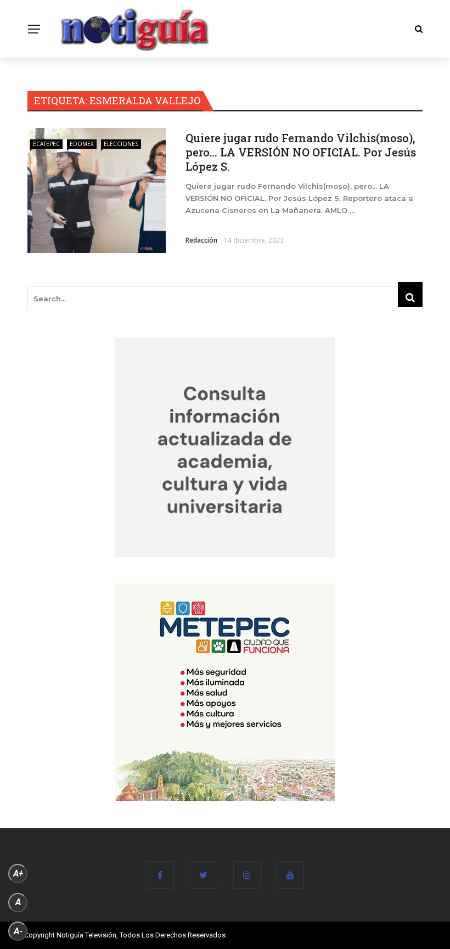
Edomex (82, 144)
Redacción (201, 240)
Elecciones (121, 144)
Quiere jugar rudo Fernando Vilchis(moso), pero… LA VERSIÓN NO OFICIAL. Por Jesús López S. (300, 152)
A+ (18, 873)
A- (18, 931)
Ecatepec (46, 144)
